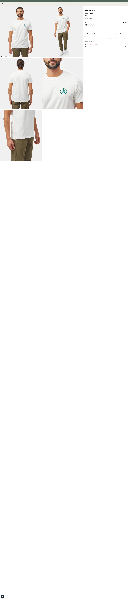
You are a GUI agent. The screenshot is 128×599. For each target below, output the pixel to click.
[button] (105, 13)
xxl (94, 24)
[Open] (2, 596)
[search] (123, 4)
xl (92, 24)
